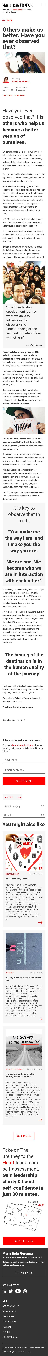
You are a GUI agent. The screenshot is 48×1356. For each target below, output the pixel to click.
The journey (9, 1317)
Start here (24, 1240)
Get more (24, 1136)
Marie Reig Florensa (20, 81)
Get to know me (11, 1306)
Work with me (10, 1311)
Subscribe (24, 781)
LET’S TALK (24, 1273)
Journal (7, 1327)
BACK (10, 20)
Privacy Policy (10, 1337)
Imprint (6, 1332)
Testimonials (10, 1322)
